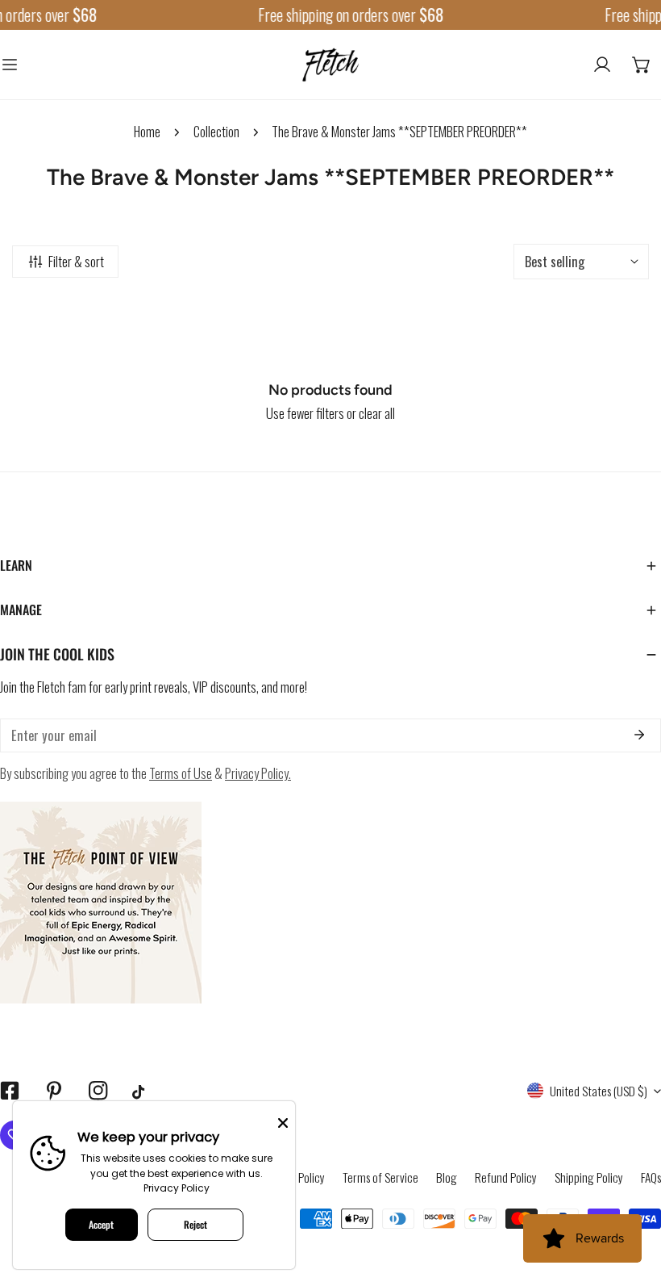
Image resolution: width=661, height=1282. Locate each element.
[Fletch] (330, 65)
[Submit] (638, 735)
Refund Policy (506, 1177)
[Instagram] (98, 1091)
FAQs (651, 1177)
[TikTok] (142, 1092)
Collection (216, 131)
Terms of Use (180, 773)
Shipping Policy (589, 1177)
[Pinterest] (53, 1091)
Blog (446, 1177)
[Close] (283, 1121)
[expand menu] (9, 65)
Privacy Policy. (258, 773)
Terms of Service (380, 1177)
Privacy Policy (176, 1188)
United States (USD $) (598, 1091)
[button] (641, 64)
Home (147, 131)
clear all (377, 413)
